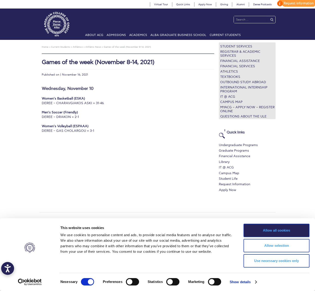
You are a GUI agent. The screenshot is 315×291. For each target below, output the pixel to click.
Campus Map (231, 102)
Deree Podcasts (262, 4)
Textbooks (230, 77)
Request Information (234, 184)
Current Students (225, 35)
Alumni (240, 4)
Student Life (228, 179)
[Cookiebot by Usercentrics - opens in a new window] (30, 282)
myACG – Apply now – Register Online (247, 109)
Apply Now (205, 4)
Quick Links (183, 4)
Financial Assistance (240, 61)
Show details (240, 282)
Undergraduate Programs (238, 145)
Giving (224, 4)
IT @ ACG (227, 97)
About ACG (94, 35)
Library (224, 162)
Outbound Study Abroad (243, 82)
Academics (138, 35)
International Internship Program (243, 89)
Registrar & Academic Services (240, 54)
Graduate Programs (234, 151)
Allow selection (276, 245)
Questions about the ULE (243, 116)
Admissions (116, 35)
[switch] (132, 281)
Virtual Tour (161, 4)
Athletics (229, 71)
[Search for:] (250, 19)
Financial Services (237, 66)
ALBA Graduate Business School (178, 35)
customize (295, 3)
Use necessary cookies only (276, 261)
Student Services (236, 46)
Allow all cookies (276, 230)
